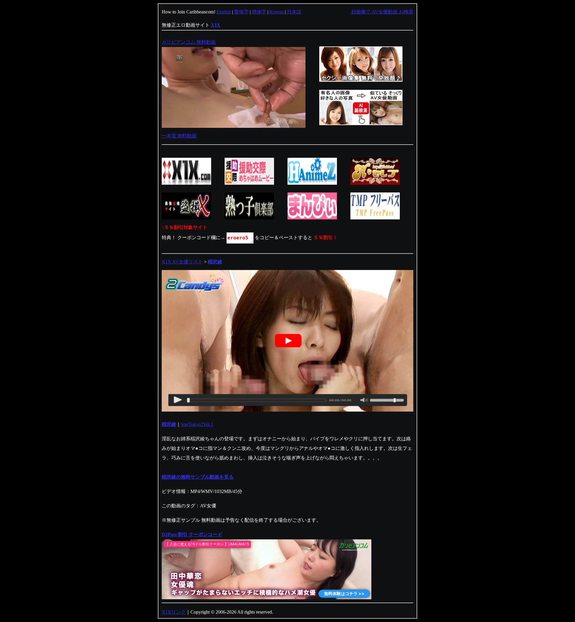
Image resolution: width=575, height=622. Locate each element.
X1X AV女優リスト (182, 261)
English (224, 11)
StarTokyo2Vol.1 (197, 424)
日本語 (294, 11)
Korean (277, 11)
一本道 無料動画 (179, 135)
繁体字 (241, 11)
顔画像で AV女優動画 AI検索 (382, 11)
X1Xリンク (174, 612)
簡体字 (259, 11)
